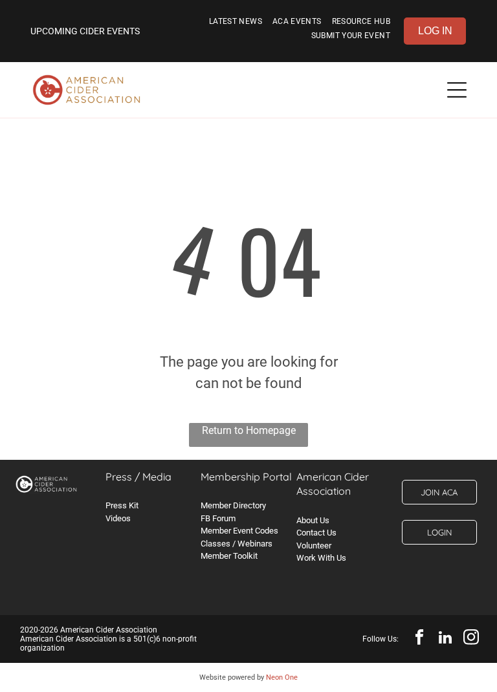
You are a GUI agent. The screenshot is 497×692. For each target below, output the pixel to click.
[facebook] (419, 639)
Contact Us (316, 532)
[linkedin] (445, 639)
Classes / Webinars (236, 543)
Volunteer (313, 545)
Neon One (282, 677)
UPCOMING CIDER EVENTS (85, 31)
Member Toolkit (229, 556)
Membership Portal (246, 476)
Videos (118, 518)
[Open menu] (457, 90)
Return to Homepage (249, 430)
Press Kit (121, 505)
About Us (312, 520)
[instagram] (471, 639)
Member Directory (233, 505)
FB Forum (218, 518)
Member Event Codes (239, 530)
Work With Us (321, 558)
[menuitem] (235, 24)
